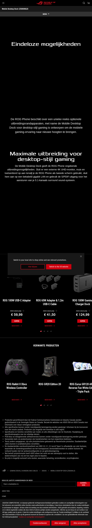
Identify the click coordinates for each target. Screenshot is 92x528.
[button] (3, 3)
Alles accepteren (80, 523)
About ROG (6, 491)
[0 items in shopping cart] (88, 3)
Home (4, 496)
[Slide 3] (48, 331)
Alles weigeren (60, 523)
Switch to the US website (58, 267)
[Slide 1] (41, 331)
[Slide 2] (44, 331)
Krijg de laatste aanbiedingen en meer (17, 480)
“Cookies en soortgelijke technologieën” (31, 517)
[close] (81, 256)
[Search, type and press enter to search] (83, 3)
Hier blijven (32, 267)
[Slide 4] (51, 331)
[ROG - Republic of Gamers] (46, 3)
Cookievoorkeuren (40, 523)
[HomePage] (4, 470)
